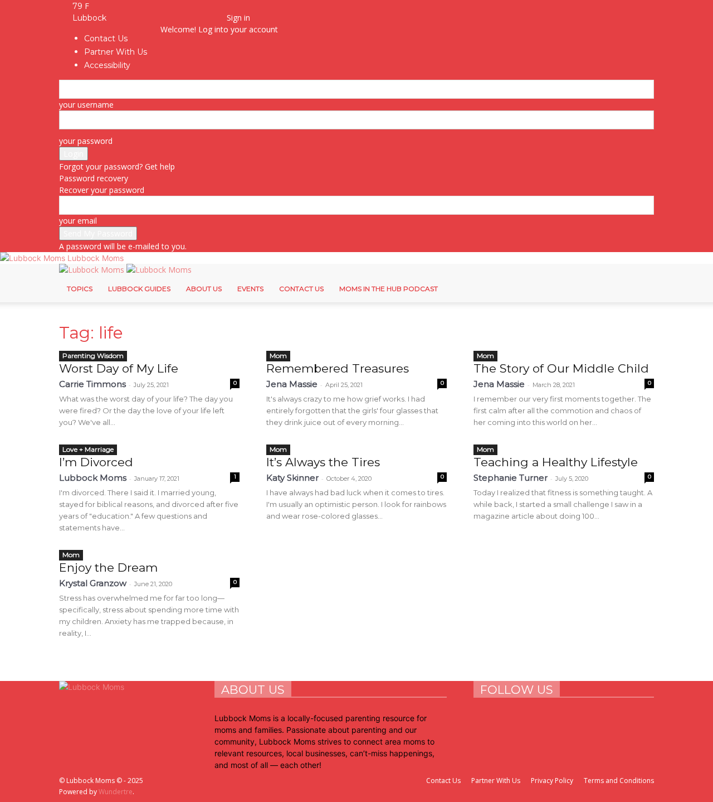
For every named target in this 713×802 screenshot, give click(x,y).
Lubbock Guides (139, 288)
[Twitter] (203, 17)
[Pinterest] (195, 17)
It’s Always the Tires (323, 462)
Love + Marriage (88, 449)
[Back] (230, 6)
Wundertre (116, 791)
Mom (278, 355)
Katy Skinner (292, 477)
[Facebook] (178, 17)
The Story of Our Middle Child (561, 368)
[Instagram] (186, 17)
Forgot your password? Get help (117, 166)
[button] (177, 6)
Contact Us (301, 288)
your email (78, 220)
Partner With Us (495, 780)
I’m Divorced (96, 462)
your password (86, 141)
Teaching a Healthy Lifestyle (555, 462)
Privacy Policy (552, 780)
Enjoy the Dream (108, 567)
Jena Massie (292, 384)
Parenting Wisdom (93, 355)
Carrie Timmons (92, 384)
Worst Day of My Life (118, 368)
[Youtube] (210, 17)
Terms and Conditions (619, 780)
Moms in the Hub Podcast (388, 288)
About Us (204, 288)
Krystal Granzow (92, 583)
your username (86, 104)
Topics (79, 288)
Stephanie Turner (510, 477)
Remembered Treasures (337, 368)
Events (250, 288)
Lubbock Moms (92, 477)
